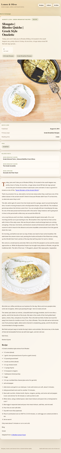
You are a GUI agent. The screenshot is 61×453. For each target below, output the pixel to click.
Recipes (41, 5)
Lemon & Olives (9, 4)
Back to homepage (5, 14)
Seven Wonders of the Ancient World (27, 190)
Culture (49, 5)
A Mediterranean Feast (18, 435)
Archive (56, 5)
